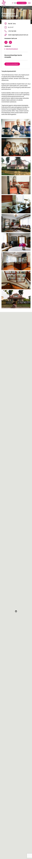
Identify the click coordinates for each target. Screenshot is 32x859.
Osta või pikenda (21, 3)
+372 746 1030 (12, 31)
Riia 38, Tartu (12, 23)
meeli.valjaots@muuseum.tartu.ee (18, 35)
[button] (16, 611)
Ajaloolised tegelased (12, 49)
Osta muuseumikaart (12, 64)
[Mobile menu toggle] (29, 3)
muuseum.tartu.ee (10, 38)
